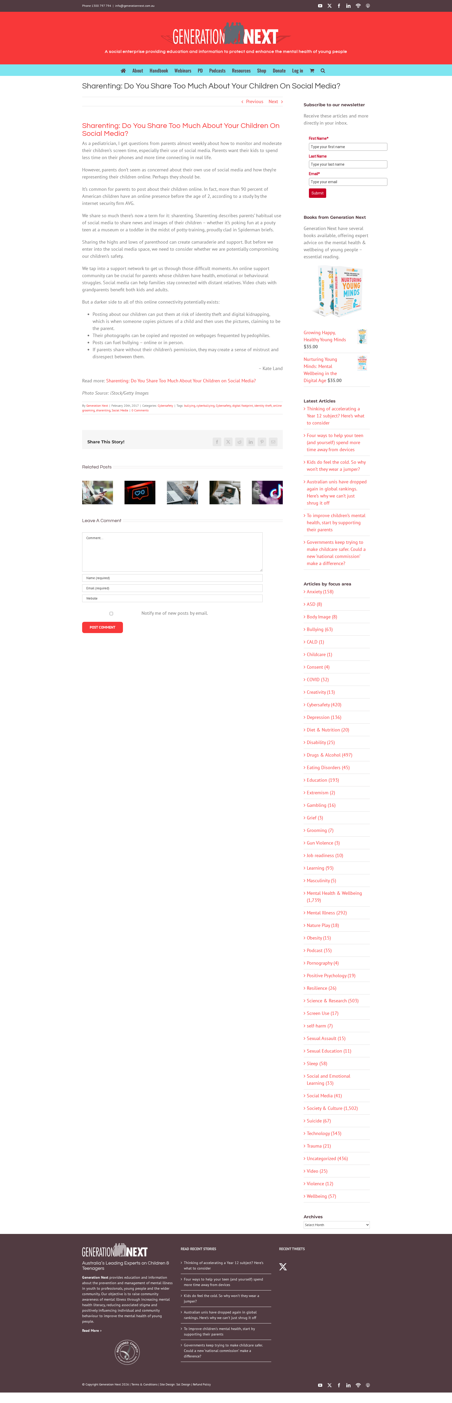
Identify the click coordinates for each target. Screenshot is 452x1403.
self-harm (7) (320, 1026)
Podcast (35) (319, 950)
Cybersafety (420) (324, 705)
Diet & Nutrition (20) (328, 730)
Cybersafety (165, 405)
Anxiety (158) (320, 592)
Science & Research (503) (333, 1001)
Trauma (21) (319, 1146)
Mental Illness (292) (327, 913)
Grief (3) (315, 818)
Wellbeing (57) (321, 1196)
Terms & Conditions (144, 1384)
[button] (323, 70)
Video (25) (317, 1171)
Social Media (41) (324, 1096)
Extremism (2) (321, 793)
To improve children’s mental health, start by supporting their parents (336, 522)
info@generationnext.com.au (134, 6)
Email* (314, 174)
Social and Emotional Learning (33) (328, 1079)
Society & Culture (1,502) (332, 1108)
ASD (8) (314, 604)
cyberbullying (205, 405)
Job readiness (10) (325, 855)
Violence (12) (320, 1184)
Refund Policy (202, 1384)
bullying (189, 405)
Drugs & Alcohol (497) (329, 755)
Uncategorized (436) (327, 1158)
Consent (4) (318, 667)
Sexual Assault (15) (326, 1038)
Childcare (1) (319, 654)
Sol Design (183, 1384)
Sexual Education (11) (329, 1051)
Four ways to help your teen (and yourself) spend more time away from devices (335, 442)
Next (273, 101)
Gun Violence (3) (323, 843)
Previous (254, 101)
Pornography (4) (323, 963)
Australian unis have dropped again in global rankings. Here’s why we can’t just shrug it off (220, 1315)
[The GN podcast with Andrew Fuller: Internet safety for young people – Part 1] (225, 493)
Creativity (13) (321, 692)
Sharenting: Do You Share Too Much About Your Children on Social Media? (181, 381)
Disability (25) (321, 742)
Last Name (318, 156)
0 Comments (140, 410)
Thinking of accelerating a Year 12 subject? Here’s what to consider (335, 416)
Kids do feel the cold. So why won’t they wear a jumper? (221, 1298)
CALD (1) (315, 642)
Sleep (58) (317, 1063)
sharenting (103, 410)
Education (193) (323, 780)
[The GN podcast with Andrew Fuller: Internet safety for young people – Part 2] (182, 493)
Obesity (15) (319, 938)
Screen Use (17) (322, 1013)
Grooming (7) (320, 830)
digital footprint (242, 405)
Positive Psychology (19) (331, 975)
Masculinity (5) (321, 880)
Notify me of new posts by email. (175, 613)
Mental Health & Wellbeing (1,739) (334, 896)
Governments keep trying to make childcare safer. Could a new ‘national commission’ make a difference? (223, 1351)
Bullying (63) (320, 629)
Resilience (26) (321, 988)
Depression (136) (324, 717)
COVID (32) (318, 680)
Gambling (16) (321, 805)
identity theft (263, 405)
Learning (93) (320, 868)
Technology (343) (324, 1133)
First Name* (319, 138)
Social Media (120, 410)
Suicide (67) (319, 1121)
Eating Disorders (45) (328, 767)
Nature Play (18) (323, 925)
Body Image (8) (322, 617)
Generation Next (97, 405)
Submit (318, 193)
